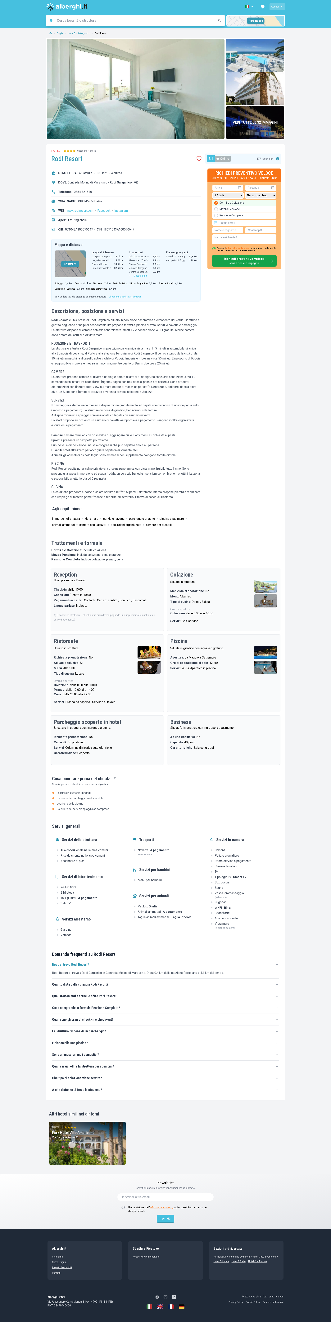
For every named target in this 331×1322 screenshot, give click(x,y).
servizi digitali (59, 1262)
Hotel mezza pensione (264, 1256)
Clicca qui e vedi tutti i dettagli (125, 296)
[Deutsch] (182, 1307)
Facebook (104, 210)
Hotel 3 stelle (239, 1261)
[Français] (171, 1307)
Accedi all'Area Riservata (146, 1256)
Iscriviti (165, 1218)
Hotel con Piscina (257, 1261)
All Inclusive (220, 1256)
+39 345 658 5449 (90, 201)
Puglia (60, 33)
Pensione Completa (239, 1256)
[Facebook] (157, 1297)
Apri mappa (256, 20)
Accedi (275, 6)
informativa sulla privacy (238, 248)
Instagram (121, 210)
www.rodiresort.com (80, 210)
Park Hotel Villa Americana (73, 1133)
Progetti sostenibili (62, 1267)
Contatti (56, 1273)
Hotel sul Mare (221, 1261)
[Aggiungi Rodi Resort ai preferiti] (199, 159)
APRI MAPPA (70, 264)
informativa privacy (161, 1207)
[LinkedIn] (174, 1297)
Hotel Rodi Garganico (79, 33)
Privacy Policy (236, 1302)
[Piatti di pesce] (149, 652)
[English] (160, 1307)
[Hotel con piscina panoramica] (255, 55)
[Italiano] (149, 1307)
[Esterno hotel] (255, 88)
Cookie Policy (253, 1302)
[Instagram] (165, 1297)
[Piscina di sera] (265, 652)
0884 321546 (83, 192)
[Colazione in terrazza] (265, 586)
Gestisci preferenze (273, 1302)
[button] (249, 6)
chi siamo (57, 1256)
